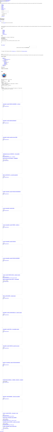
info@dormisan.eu (8, 0)
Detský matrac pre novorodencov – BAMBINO (10, 158)
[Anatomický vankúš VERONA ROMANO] (27, 113)
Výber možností (5, 160)
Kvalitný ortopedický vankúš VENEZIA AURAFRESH (11, 191)
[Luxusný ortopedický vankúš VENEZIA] (27, 233)
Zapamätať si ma (4, 13)
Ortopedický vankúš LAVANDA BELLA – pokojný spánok (12, 312)
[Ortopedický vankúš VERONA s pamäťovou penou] (27, 338)
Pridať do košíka (5, 106)
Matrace (4, 60)
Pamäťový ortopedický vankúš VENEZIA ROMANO (11, 362)
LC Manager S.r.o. (13, 51)
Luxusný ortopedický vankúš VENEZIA (9, 241)
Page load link (1, 431)
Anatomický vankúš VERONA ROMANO (9, 120)
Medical (5, 63)
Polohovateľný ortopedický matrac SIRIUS (10, 417)
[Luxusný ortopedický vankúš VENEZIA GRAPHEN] (27, 250)
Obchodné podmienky (24, 51)
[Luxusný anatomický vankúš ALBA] (27, 200)
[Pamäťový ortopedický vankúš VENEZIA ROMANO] (27, 354)
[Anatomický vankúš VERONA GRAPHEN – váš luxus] (27, 96)
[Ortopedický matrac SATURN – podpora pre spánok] (27, 420)
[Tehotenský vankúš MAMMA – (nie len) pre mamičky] (27, 388)
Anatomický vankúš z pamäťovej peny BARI (10, 137)
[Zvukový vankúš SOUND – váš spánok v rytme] (27, 405)
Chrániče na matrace (6, 59)
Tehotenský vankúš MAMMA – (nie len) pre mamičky (11, 396)
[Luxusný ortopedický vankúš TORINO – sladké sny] (27, 217)
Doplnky (4, 31)
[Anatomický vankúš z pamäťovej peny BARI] (27, 129)
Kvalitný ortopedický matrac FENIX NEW (9, 426)
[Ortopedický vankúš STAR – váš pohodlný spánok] (27, 321)
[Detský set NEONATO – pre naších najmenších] (27, 167)
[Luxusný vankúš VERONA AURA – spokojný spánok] (27, 267)
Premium (5, 64)
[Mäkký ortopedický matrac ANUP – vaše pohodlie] (27, 277)
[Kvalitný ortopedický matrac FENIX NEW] (27, 424)
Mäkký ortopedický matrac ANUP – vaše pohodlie (11, 279)
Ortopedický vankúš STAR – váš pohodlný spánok (11, 329)
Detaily (8, 106)
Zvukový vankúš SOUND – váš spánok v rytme (10, 413)
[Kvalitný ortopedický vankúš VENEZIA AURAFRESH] (27, 184)
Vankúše (4, 30)
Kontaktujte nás (5, 34)
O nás (3, 33)
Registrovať (3, 16)
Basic (5, 61)
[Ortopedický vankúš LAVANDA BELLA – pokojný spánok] (27, 304)
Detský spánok (6, 62)
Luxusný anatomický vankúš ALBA (8, 208)
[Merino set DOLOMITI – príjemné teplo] (27, 288)
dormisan (4, 22)
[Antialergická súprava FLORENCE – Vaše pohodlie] (27, 146)
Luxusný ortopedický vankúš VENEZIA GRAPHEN (11, 258)
